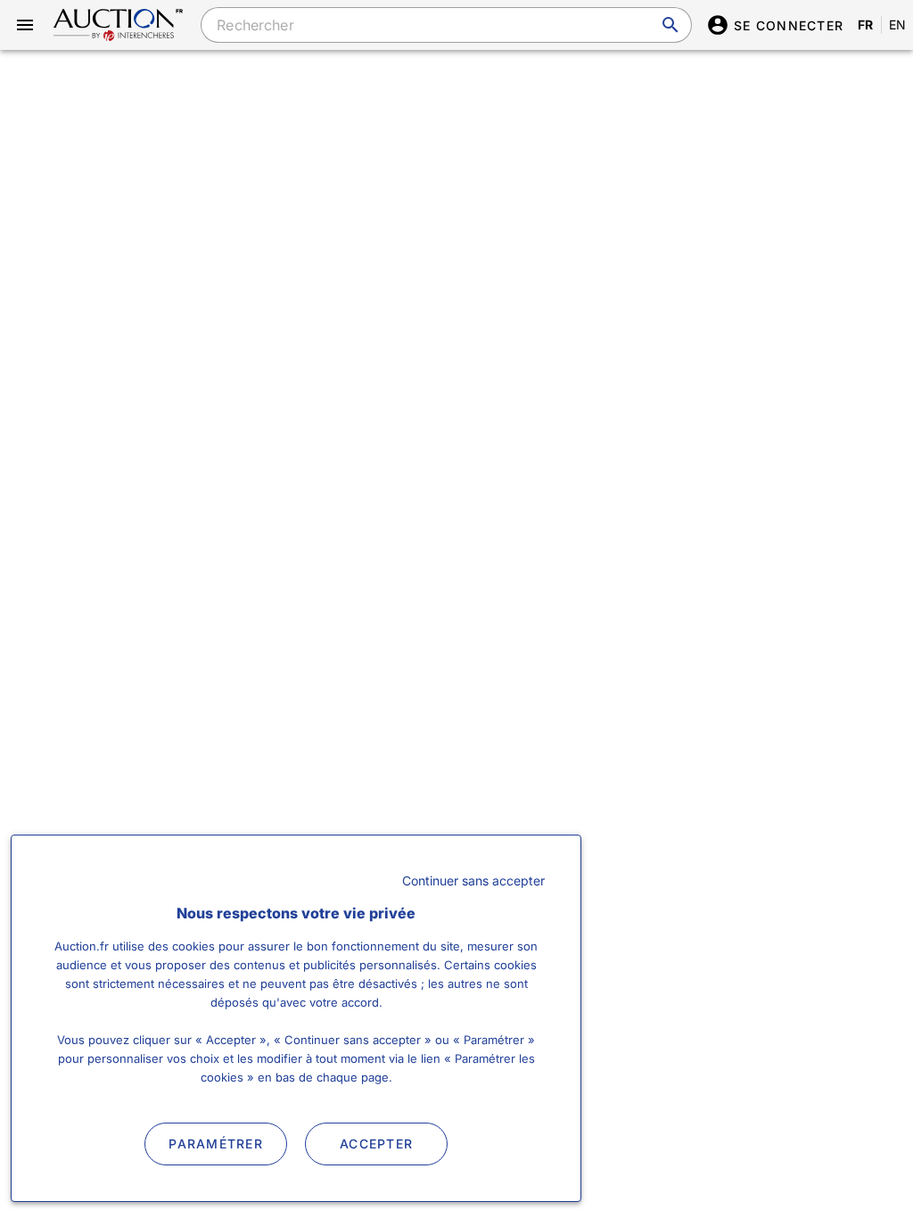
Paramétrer (216, 1143)
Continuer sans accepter (473, 880)
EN (898, 24)
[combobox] (446, 25)
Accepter (376, 1143)
